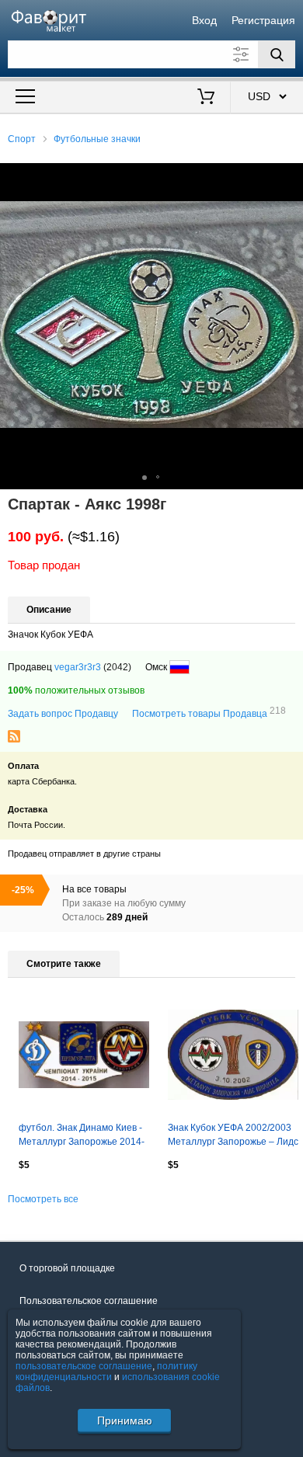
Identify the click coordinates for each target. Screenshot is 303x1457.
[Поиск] (276, 54)
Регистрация (263, 20)
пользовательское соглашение (84, 1366)
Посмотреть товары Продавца (209, 713)
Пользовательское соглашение (88, 1300)
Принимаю (124, 1420)
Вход (204, 20)
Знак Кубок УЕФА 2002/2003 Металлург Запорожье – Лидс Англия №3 (233, 1136)
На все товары (94, 889)
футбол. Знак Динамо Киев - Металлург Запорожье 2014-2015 (82, 1136)
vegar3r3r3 (77, 667)
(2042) (117, 667)
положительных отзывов (76, 690)
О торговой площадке (67, 1268)
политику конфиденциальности (106, 1371)
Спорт (22, 139)
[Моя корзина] (206, 98)
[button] (289, 177)
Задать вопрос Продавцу (63, 713)
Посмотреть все (43, 1199)
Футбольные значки (97, 139)
